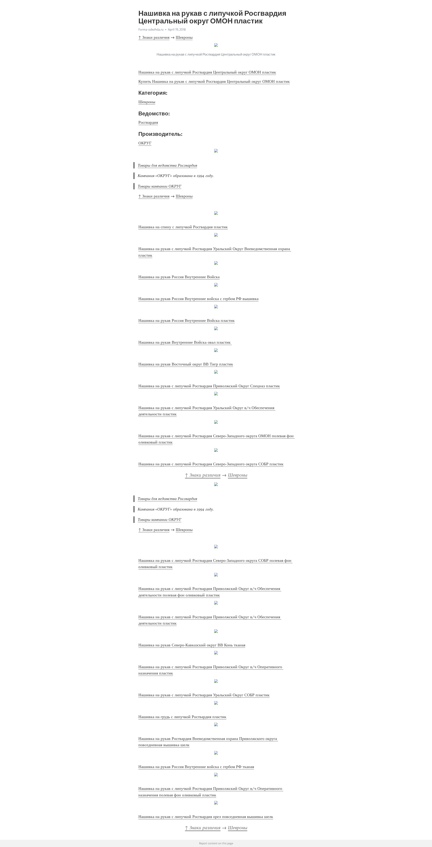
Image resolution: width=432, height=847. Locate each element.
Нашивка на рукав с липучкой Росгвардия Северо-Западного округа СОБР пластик (211, 464)
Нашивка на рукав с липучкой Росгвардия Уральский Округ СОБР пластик (204, 694)
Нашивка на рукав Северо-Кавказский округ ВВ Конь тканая (191, 645)
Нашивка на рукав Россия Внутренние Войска (179, 276)
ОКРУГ (144, 143)
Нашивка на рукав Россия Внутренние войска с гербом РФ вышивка (198, 298)
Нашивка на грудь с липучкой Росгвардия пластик (182, 716)
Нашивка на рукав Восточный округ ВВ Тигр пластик (185, 364)
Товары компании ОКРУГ (159, 186)
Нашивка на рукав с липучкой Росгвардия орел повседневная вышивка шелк (205, 816)
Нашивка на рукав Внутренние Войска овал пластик (185, 342)
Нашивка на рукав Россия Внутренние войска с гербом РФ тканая (196, 766)
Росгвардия (148, 122)
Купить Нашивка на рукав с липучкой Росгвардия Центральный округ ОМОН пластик (214, 81)
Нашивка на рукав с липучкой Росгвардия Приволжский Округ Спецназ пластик (209, 385)
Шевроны (184, 37)
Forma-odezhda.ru (151, 29)
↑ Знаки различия (153, 37)
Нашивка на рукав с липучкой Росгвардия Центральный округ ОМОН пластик (207, 72)
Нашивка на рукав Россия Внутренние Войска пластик (186, 320)
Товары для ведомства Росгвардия (167, 165)
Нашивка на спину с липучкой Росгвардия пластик (183, 226)
